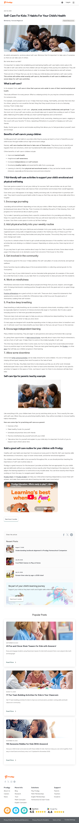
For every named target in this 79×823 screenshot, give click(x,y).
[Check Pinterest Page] (14, 781)
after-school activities (19, 358)
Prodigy (65, 346)
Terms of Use (57, 820)
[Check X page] (8, 781)
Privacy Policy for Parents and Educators (16, 820)
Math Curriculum (20, 800)
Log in (68, 2)
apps (5, 349)
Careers (6, 794)
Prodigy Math (8, 477)
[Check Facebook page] (5, 781)
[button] (62, 2)
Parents (56, 791)
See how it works (11, 519)
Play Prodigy (35, 791)
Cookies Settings (70, 820)
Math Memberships (37, 794)
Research (18, 794)
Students (57, 797)
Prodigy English (21, 477)
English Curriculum (21, 802)
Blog (16, 791)
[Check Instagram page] (11, 781)
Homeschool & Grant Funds (40, 800)
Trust (16, 797)
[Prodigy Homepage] (10, 776)
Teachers (57, 794)
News (6, 797)
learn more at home (33, 337)
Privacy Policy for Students (40, 820)
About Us (7, 791)
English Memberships (38, 797)
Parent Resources (68, 20)
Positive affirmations (11, 293)
